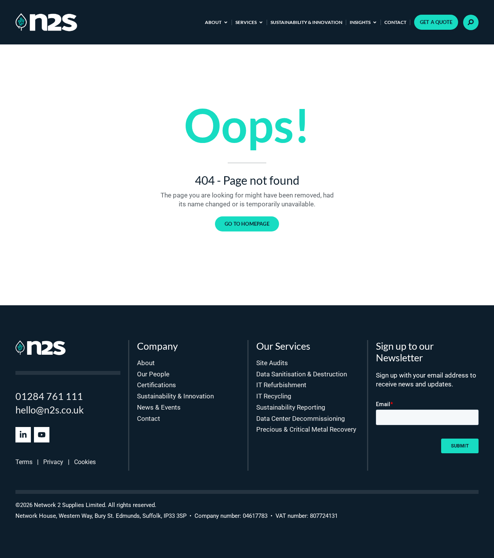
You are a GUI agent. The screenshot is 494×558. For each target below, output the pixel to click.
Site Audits (272, 363)
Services (246, 22)
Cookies (85, 462)
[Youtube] (41, 434)
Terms (23, 462)
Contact (395, 22)
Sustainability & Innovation (306, 22)
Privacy (53, 462)
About (213, 22)
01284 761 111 (49, 396)
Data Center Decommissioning (300, 418)
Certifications (156, 385)
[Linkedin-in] (23, 434)
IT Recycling (273, 396)
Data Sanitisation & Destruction (301, 374)
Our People (153, 374)
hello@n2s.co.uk (49, 409)
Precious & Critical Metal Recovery (306, 429)
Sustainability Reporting (290, 407)
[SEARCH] (471, 22)
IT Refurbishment (281, 385)
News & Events (159, 407)
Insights (360, 22)
